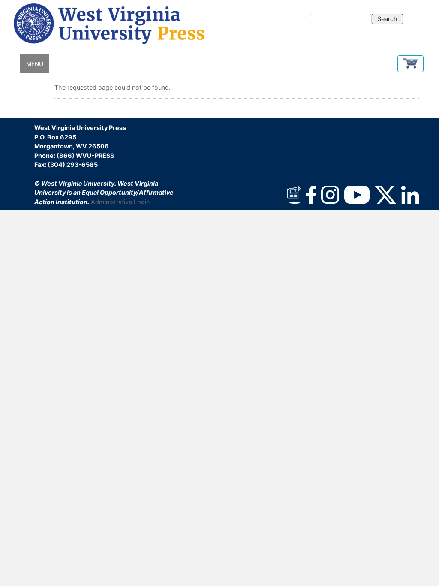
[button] (410, 63)
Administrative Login (120, 201)
